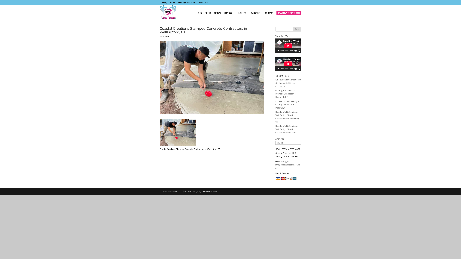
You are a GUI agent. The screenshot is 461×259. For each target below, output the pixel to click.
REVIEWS (217, 13)
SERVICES (228, 13)
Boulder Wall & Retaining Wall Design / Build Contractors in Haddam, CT (287, 129)
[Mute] (295, 51)
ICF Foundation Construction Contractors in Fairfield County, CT (288, 83)
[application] (288, 45)
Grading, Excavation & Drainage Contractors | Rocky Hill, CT (285, 93)
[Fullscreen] (299, 51)
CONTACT (269, 13)
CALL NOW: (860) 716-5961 (289, 13)
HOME (199, 13)
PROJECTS (241, 13)
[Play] (278, 51)
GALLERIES (255, 13)
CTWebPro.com (209, 191)
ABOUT (208, 13)
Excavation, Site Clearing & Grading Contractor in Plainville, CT (287, 104)
